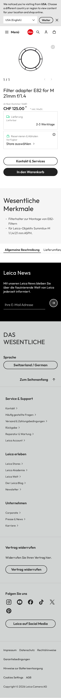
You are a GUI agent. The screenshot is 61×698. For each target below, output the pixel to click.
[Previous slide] (44, 79)
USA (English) (13, 20)
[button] (54, 379)
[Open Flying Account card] (46, 32)
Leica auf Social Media (30, 623)
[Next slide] (51, 79)
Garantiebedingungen (16, 659)
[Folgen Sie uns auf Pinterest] (8, 610)
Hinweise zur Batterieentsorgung (23, 668)
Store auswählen (18, 144)
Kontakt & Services (30, 161)
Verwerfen (57, 20)
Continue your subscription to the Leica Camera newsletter (53, 303)
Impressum (10, 650)
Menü (15, 32)
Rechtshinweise (46, 650)
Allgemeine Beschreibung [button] (22, 250)
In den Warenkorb (30, 172)
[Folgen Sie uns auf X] (52, 602)
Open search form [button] (38, 32)
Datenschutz (27, 650)
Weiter (46, 20)
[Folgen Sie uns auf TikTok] (41, 602)
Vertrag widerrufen (26, 569)
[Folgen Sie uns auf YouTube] (19, 602)
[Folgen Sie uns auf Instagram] (8, 602)
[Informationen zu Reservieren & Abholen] (54, 134)
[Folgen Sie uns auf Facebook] (30, 602)
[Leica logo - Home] (30, 32)
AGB (28, 677)
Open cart (54, 32)
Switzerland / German (30, 365)
